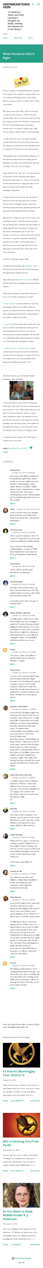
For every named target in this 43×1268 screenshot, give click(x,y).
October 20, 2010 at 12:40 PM (24, 709)
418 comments (17, 1101)
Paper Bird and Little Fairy (21, 775)
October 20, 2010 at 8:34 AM (23, 566)
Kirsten (13, 963)
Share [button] (5, 452)
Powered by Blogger (22, 1258)
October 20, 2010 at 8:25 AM (23, 472)
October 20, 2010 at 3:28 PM (23, 777)
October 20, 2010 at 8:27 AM (27, 509)
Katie (12, 509)
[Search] (33, 4)
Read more (35, 1101)
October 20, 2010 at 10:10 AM (24, 652)
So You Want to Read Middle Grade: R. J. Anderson (17, 1215)
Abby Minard (15, 897)
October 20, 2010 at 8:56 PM (23, 837)
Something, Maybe (31, 266)
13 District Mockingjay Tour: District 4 (19, 1073)
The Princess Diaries (26, 280)
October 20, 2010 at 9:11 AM (23, 615)
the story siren (16, 530)
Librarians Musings (18, 448)
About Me (18, 38)
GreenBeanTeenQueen (16, 5)
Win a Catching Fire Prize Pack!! (20, 1143)
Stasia (12, 649)
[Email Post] (31, 448)
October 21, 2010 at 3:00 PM (23, 900)
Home (5, 38)
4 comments (16, 1244)
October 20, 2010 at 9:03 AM (23, 584)
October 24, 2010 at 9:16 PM (23, 965)
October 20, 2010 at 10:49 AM (24, 673)
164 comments (17, 1171)
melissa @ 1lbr (16, 871)
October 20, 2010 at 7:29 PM (23, 811)
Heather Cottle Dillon (19, 706)
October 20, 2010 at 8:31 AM (23, 532)
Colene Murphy (16, 835)
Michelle (13, 809)
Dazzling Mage (16, 582)
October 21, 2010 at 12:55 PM (24, 874)
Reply (13, 503)
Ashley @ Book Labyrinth (20, 613)
